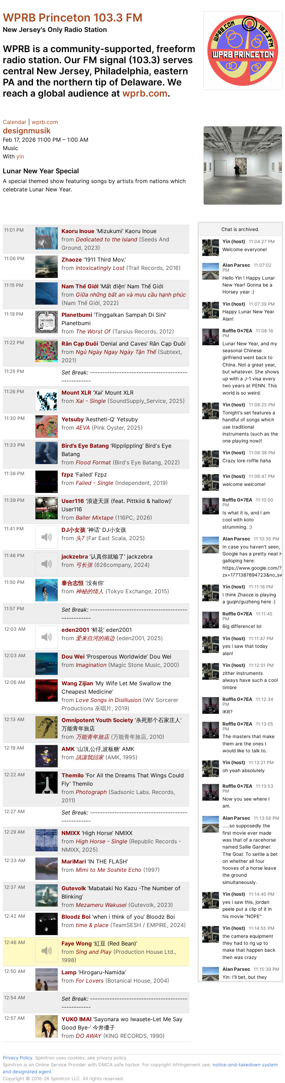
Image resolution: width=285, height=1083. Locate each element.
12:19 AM (14, 748)
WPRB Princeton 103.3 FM (72, 17)
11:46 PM (14, 555)
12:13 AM (14, 719)
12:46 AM (14, 942)
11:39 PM (14, 500)
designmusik (27, 130)
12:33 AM (14, 860)
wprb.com (145, 93)
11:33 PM (14, 445)
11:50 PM (14, 582)
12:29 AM (14, 832)
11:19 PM (13, 314)
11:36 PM (14, 473)
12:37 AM (14, 887)
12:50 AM (14, 971)
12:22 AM (14, 774)
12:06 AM (14, 682)
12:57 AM (14, 1018)
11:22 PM (14, 342)
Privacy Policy (17, 1057)
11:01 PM (14, 230)
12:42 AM (14, 916)
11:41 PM (14, 528)
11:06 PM (14, 258)
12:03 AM (14, 629)
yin (20, 156)
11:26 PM (14, 391)
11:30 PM (14, 418)
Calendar (14, 121)
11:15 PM (13, 285)
